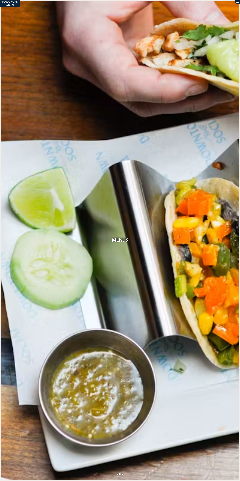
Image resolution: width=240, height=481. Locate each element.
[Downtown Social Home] (10, 3)
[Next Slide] (122, 474)
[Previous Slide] (118, 474)
